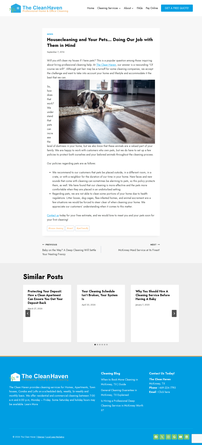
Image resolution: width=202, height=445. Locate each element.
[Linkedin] (186, 437)
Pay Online (152, 8)
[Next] (174, 313)
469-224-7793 (167, 388)
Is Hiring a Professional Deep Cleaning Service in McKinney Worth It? (122, 405)
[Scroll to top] (194, 433)
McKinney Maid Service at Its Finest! (139, 247)
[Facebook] (156, 437)
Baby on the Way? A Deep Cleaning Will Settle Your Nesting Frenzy (69, 249)
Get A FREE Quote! (177, 8)
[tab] (95, 344)
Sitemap (40, 436)
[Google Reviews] (174, 437)
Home (90, 8)
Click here (164, 392)
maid (70, 228)
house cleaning (56, 228)
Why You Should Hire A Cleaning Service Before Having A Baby (153, 295)
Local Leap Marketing (55, 436)
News (50, 34)
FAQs (140, 8)
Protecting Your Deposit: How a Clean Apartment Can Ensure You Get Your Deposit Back (45, 297)
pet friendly (82, 228)
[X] (162, 437)
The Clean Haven (106, 65)
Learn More (31, 404)
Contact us (53, 215)
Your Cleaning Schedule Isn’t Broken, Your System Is (100, 295)
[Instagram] (168, 437)
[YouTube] (180, 437)
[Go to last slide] (27, 313)
